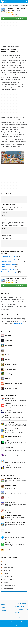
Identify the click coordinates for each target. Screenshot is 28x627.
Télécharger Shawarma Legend (9, 272)
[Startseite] (1, 5)
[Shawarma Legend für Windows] (3, 10)
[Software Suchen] (23, 1)
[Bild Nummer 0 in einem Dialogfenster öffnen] (12, 157)
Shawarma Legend (16, 8)
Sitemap (3, 610)
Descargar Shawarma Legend (9, 256)
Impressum (17, 612)
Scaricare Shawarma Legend (9, 259)
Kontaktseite (18, 323)
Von (10, 10)
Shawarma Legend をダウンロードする (11, 261)
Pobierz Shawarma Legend (8, 264)
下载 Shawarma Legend (7, 266)
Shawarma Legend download (9, 269)
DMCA (16, 615)
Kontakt (3, 604)
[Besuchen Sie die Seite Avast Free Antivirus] (14, 15)
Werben (3, 607)
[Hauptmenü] (26, 1)
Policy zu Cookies (19, 606)
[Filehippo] (5, 1)
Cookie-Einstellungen (20, 618)
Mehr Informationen (14, 592)
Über (2, 601)
